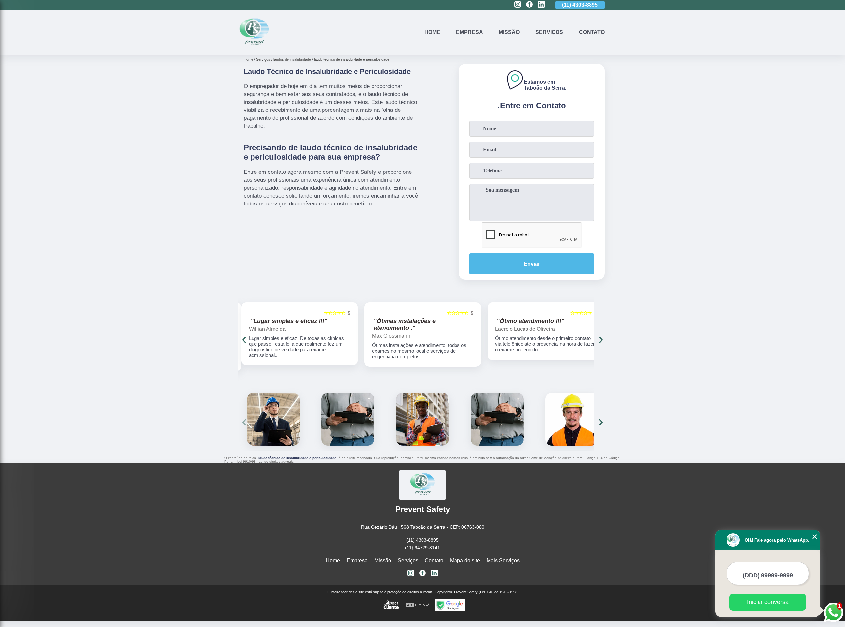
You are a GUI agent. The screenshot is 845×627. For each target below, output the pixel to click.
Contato (592, 32)
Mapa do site (465, 560)
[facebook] (529, 5)
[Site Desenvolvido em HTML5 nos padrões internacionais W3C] (418, 605)
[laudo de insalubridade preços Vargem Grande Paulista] (497, 419)
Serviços (549, 32)
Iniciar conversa (768, 602)
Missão (509, 32)
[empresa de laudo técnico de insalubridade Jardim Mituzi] (273, 419)
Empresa (469, 32)
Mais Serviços (503, 560)
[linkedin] (541, 5)
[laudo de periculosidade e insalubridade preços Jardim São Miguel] (347, 419)
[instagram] (517, 5)
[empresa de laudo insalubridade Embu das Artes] (422, 419)
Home (432, 32)
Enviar (532, 263)
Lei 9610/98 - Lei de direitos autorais (265, 461)
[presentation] (244, 338)
